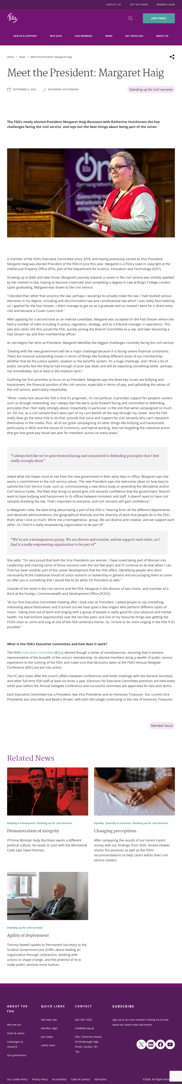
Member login (49, 1028)
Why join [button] (56, 35)
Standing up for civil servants (151, 89)
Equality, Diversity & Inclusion (112, 823)
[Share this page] (172, 57)
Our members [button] (83, 35)
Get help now (49, 1019)
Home (10, 57)
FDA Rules (100, 1079)
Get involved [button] (134, 35)
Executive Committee (38, 652)
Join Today (158, 18)
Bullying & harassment (21, 823)
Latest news (48, 1045)
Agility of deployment (28, 936)
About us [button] (162, 35)
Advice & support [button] (25, 35)
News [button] (109, 35)
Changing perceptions (115, 831)
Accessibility (59, 1079)
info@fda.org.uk (84, 1028)
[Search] (131, 18)
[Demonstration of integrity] (47, 792)
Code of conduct (80, 1079)
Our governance (16, 1055)
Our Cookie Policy (17, 1079)
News (22, 57)
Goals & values (16, 1033)
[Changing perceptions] (134, 792)
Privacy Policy (40, 1079)
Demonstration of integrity (33, 831)
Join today (47, 1036)
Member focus (162, 725)
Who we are (14, 1024)
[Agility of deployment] (47, 896)
